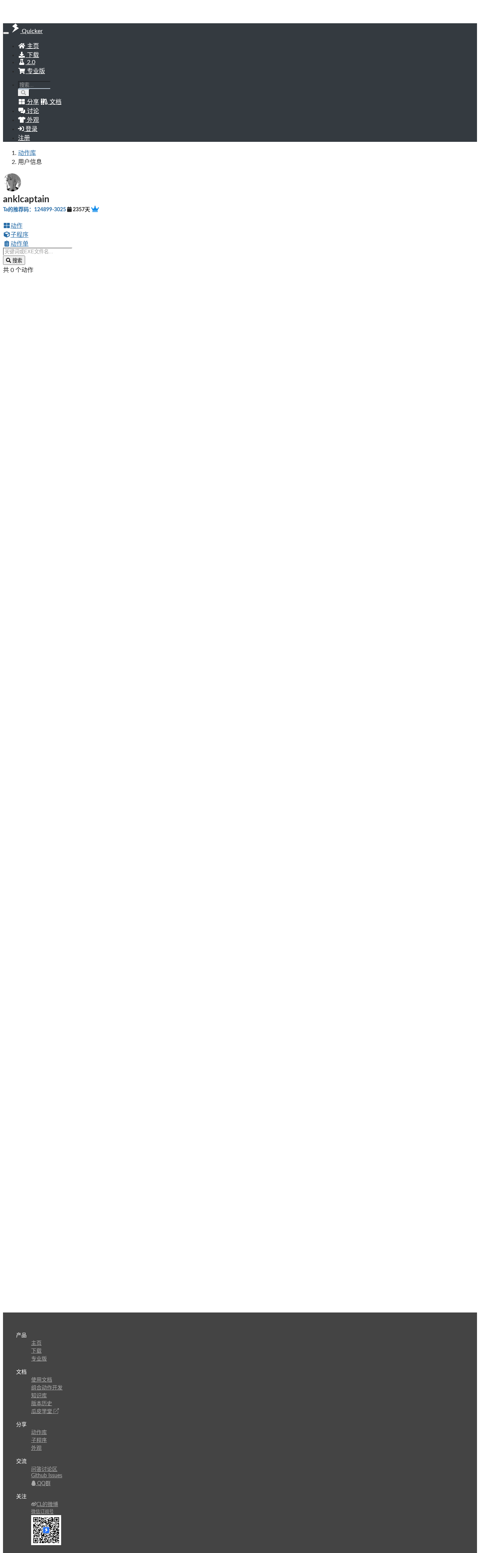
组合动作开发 (47, 1388)
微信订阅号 (42, 1511)
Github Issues (46, 1475)
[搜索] (24, 93)
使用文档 (41, 1380)
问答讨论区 (44, 1469)
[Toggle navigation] (6, 33)
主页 (32, 46)
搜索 (16, 260)
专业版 (35, 71)
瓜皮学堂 (42, 1411)
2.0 (30, 62)
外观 (36, 1448)
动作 (16, 226)
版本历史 (41, 1403)
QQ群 (43, 1483)
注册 (24, 138)
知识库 (39, 1395)
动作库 (27, 153)
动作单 (19, 244)
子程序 (19, 235)
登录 (31, 129)
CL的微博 (47, 1504)
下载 (32, 55)
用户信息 (30, 162)
